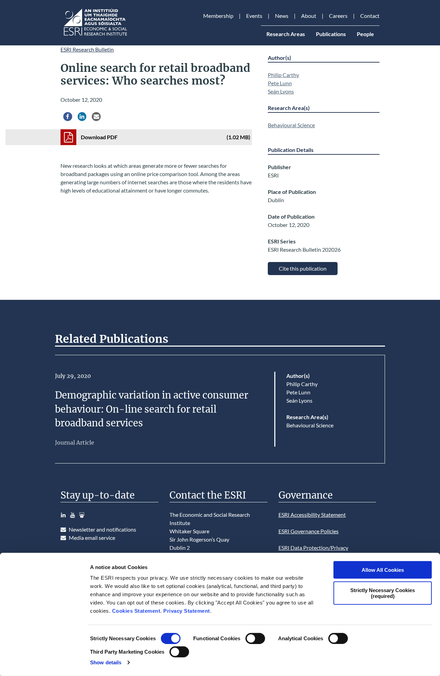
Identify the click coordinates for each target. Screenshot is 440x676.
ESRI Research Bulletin (87, 49)
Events (254, 15)
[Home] (94, 35)
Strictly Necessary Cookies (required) (382, 593)
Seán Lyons (281, 91)
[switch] (255, 638)
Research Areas (285, 34)
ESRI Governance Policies (308, 531)
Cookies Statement (136, 611)
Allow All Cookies (383, 570)
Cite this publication (303, 268)
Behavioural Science (291, 125)
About (308, 15)
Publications (331, 34)
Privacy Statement (186, 611)
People (365, 34)
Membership (218, 15)
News (281, 15)
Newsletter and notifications (102, 529)
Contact (370, 15)
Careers (338, 15)
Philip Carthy (283, 75)
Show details (105, 662)
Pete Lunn (280, 83)
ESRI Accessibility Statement (312, 514)
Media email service (92, 537)
